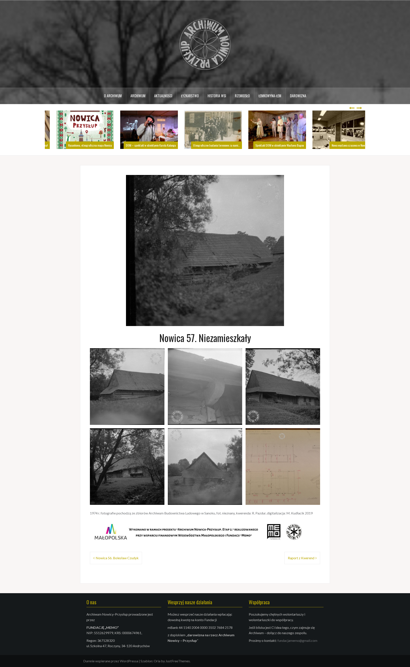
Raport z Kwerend (301, 558)
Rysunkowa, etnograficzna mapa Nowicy (82, 145)
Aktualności (163, 95)
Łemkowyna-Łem (270, 95)
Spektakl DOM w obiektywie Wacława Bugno (271, 145)
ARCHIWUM (137, 95)
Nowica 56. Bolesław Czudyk (117, 558)
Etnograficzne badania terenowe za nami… (208, 145)
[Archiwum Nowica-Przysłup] (205, 44)
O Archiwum (113, 95)
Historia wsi (217, 95)
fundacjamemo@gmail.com (297, 640)
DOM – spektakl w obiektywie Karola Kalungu (143, 145)
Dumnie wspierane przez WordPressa (110, 661)
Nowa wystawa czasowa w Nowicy (342, 145)
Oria (157, 661)
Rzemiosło (242, 95)
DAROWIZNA (298, 95)
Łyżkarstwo (190, 95)
